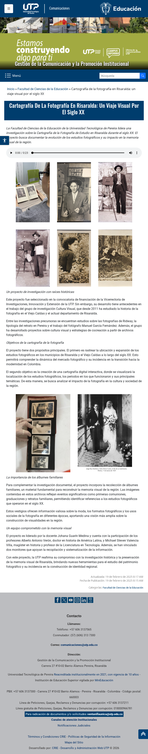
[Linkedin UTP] (84, 600)
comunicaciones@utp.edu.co (79, 645)
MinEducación (104, 680)
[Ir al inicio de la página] (143, 734)
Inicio (10, 89)
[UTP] (31, 8)
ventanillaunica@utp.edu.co (105, 714)
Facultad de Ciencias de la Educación (43, 89)
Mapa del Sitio (74, 742)
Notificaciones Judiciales (74, 725)
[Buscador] (143, 76)
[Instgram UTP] (77, 600)
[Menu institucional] (8, 8)
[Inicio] (143, 734)
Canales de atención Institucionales (74, 719)
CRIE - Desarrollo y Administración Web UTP (80, 748)
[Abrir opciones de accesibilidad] (4, 140)
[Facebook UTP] (58, 600)
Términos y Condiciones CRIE (47, 736)
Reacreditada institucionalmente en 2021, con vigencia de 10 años (96, 674)
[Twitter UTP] (64, 600)
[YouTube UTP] (71, 600)
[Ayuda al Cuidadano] (90, 600)
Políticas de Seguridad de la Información (94, 736)
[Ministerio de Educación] (109, 9)
